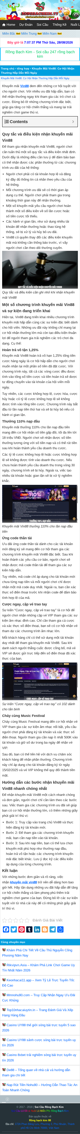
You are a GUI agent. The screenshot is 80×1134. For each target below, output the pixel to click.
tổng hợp (23, 68)
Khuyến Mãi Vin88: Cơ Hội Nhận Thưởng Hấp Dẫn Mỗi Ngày (35, 78)
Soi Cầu (42, 25)
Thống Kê (59, 25)
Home (10, 25)
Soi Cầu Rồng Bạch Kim (49, 1107)
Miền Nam (50, 33)
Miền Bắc (9, 33)
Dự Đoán (25, 25)
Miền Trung (29, 33)
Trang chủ (7, 68)
